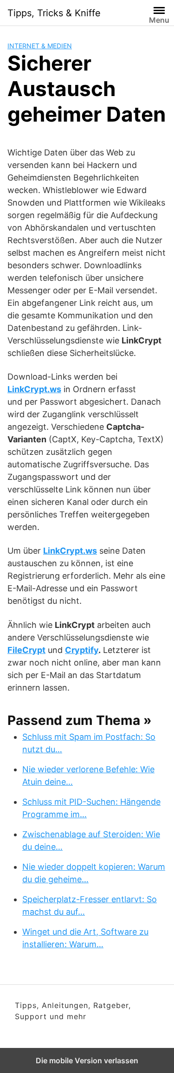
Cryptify (81, 650)
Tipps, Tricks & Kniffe (54, 13)
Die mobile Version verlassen (87, 1060)
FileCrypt (26, 650)
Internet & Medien (39, 46)
